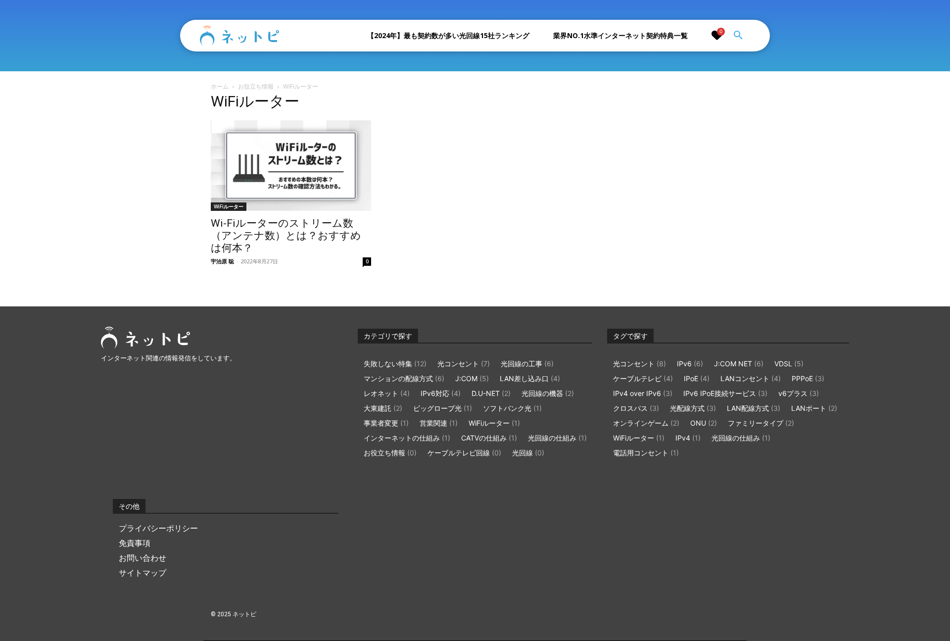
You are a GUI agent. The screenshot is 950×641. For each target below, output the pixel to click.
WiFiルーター (228, 206)
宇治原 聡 (222, 261)
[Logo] (239, 36)
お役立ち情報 (256, 86)
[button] (738, 36)
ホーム (220, 86)
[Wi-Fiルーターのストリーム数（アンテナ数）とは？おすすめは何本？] (291, 165)
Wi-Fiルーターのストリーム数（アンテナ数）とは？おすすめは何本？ (286, 235)
